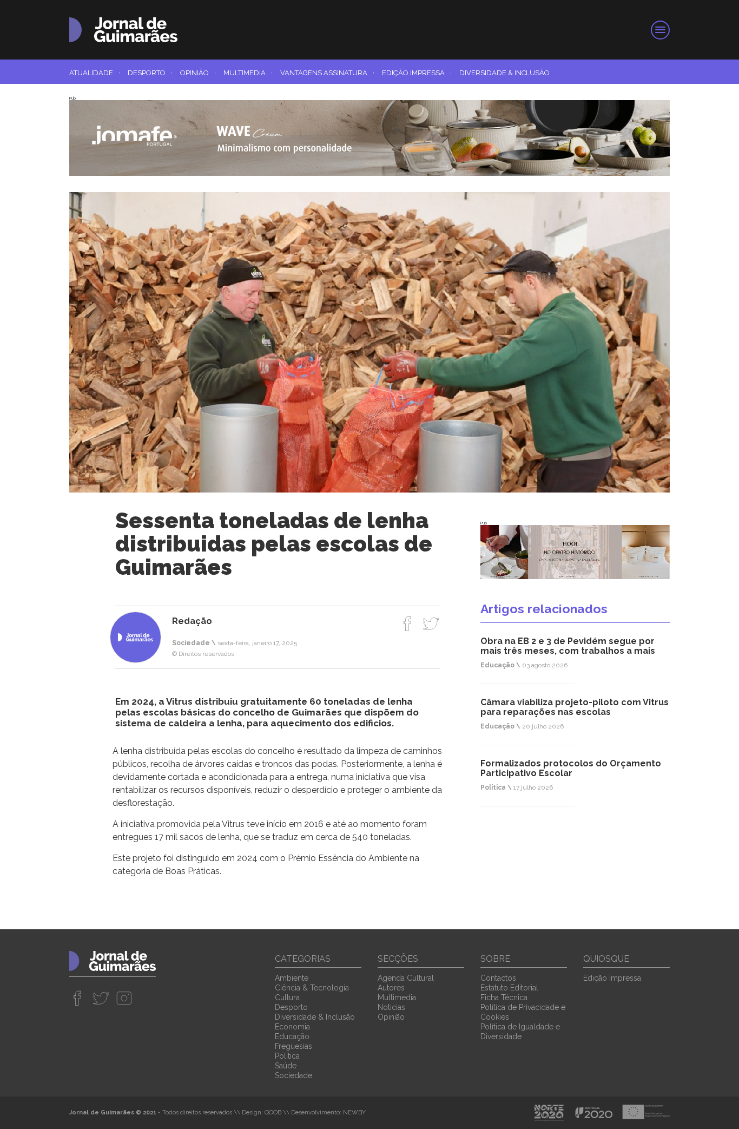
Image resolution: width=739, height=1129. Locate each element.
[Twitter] (431, 623)
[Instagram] (124, 998)
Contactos (498, 978)
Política (287, 1056)
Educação (292, 1036)
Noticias (391, 1007)
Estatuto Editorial (509, 987)
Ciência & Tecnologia (312, 987)
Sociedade (293, 1075)
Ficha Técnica (503, 997)
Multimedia (248, 73)
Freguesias (293, 1046)
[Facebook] (407, 623)
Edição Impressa (417, 73)
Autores (391, 987)
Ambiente (291, 978)
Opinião (198, 73)
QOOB (273, 1112)
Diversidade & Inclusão (504, 73)
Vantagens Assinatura (327, 73)
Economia (292, 1026)
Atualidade (94, 73)
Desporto (150, 73)
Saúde (285, 1065)
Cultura (287, 997)
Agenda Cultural (406, 978)
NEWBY (354, 1112)
